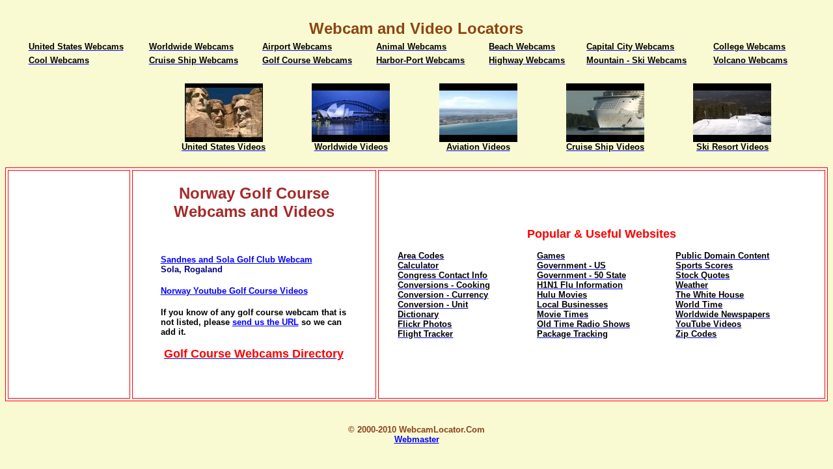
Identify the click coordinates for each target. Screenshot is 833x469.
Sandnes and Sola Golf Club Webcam (236, 259)
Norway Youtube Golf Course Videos (234, 291)
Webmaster (416, 439)
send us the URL (265, 322)
